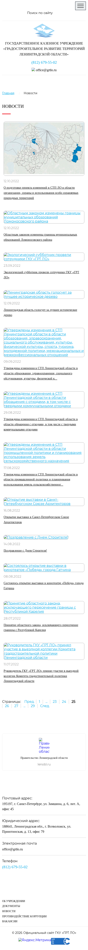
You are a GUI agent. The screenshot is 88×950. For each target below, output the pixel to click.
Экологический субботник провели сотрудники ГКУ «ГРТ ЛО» (41, 275)
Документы (11, 906)
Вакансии (9, 921)
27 (16, 706)
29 (33, 706)
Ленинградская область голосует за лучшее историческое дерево (40, 312)
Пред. (29, 702)
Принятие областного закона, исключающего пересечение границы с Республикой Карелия (41, 627)
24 (64, 702)
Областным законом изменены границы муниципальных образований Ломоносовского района (40, 237)
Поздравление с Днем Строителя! (25, 550)
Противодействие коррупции (24, 916)
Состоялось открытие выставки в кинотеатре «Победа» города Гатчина (44, 585)
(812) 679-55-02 (44, 62)
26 (7, 706)
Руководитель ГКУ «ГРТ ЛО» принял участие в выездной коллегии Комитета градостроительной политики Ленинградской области (41, 676)
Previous (77, 722)
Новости (8, 911)
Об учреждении (13, 901)
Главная (8, 93)
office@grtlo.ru (46, 70)
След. (45, 706)
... (46, 702)
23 (55, 702)
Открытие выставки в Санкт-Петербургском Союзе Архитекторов (36, 519)
